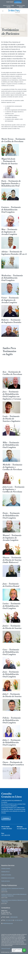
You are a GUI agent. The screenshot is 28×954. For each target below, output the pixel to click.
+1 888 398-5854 (14, 917)
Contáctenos (18, 1)
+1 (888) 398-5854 (6, 828)
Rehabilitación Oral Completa (7, 878)
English (7, 1)
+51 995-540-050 (22, 828)
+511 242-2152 (5, 835)
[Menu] (4, 11)
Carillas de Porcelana (6, 874)
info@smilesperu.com (8, 923)
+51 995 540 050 (18, 920)
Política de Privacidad (5, 948)
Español (11, 1)
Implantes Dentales (5, 868)
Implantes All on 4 (5, 871)
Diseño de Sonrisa (5, 881)
